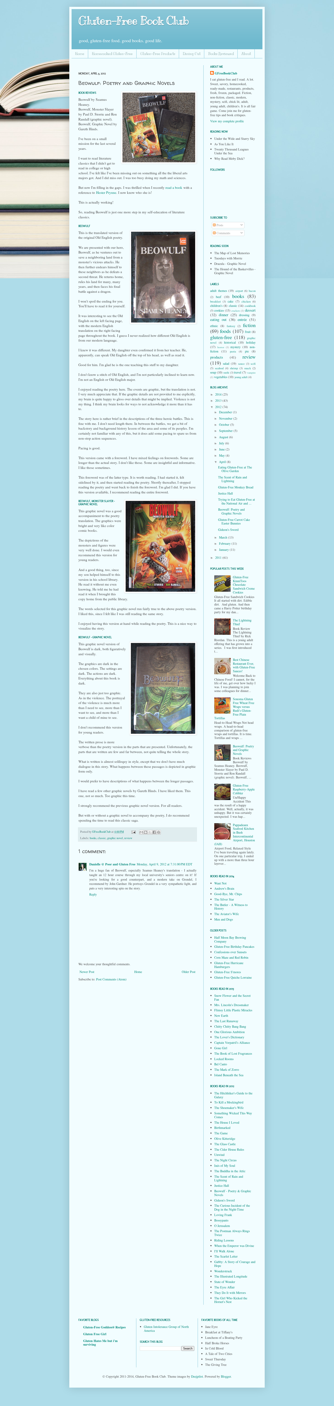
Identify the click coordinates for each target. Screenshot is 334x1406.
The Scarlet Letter (226, 1256)
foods (225, 330)
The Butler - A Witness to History (231, 907)
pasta (233, 351)
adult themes (218, 290)
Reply (93, 894)
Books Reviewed (221, 54)
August (224, 437)
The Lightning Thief (242, 622)
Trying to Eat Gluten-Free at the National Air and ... (236, 501)
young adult (241, 377)
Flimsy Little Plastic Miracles (233, 1010)
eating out (218, 319)
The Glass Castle (225, 1144)
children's (216, 305)
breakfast (215, 301)
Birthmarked (222, 1127)
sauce (241, 364)
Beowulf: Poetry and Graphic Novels (231, 511)
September (226, 430)
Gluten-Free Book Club (133, 21)
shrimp (234, 368)
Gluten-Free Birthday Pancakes (234, 946)
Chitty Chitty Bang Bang (230, 1026)
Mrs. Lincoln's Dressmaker (231, 1005)
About (246, 54)
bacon (252, 291)
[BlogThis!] (145, 832)
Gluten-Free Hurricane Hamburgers (228, 965)
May (222, 455)
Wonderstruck (223, 1271)
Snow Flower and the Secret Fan (232, 997)
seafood (219, 368)
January (224, 549)
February (225, 543)
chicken (246, 301)
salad (226, 363)
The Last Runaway (226, 1021)
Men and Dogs (223, 919)
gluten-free (221, 337)
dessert (250, 310)
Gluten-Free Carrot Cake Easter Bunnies (234, 521)
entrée (242, 319)
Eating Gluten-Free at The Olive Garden (235, 469)
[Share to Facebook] (154, 832)
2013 (218, 400)
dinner (223, 314)
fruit (248, 332)
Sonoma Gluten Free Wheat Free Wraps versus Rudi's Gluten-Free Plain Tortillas (234, 708)
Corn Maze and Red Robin (231, 957)
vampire (251, 372)
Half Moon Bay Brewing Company (230, 939)
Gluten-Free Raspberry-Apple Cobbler (244, 789)
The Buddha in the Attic (229, 1171)
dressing (244, 315)
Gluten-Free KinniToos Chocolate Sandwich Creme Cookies (244, 584)
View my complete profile (227, 121)
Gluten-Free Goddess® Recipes (104, 1327)
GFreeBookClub (101, 832)
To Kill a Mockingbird (228, 1102)
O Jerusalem (222, 1226)
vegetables (220, 377)
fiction (249, 325)
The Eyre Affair (224, 1287)
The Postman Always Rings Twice (232, 1233)
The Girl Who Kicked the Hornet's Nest (230, 1300)
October (224, 424)
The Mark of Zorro (226, 1069)
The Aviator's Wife (226, 914)
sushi (226, 372)
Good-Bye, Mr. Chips (228, 894)
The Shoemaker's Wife (229, 1108)
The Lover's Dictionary (229, 1037)
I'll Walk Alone (224, 1251)
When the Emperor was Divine (234, 1245)
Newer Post (87, 972)
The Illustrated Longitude (230, 1276)
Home (79, 54)
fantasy (231, 326)
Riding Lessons (224, 1240)
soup (213, 372)
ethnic (214, 326)
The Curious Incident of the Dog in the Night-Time (232, 1207)
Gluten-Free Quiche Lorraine (233, 977)
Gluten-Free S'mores (227, 972)
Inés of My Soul (224, 1165)
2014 (218, 394)
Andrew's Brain (224, 888)
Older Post (188, 972)
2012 (218, 407)
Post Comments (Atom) (111, 979)
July (222, 443)
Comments (223, 233)
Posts (219, 225)
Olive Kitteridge (224, 1138)
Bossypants (221, 1220)
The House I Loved (226, 1122)
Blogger (226, 1376)
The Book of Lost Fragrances (233, 1053)
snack (247, 368)
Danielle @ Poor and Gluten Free (112, 864)
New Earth (221, 1015)
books (93, 838)
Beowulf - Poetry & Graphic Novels (232, 1193)
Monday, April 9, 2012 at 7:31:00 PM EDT (164, 864)
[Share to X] (150, 832)
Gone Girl (220, 1048)
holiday (251, 342)
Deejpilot (197, 1376)
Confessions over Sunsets (230, 952)
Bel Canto (220, 1064)
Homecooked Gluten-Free (112, 54)
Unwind (219, 1154)
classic (102, 838)
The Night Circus (225, 1160)
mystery (235, 347)
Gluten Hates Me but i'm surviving (100, 1342)
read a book (173, 187)
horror (220, 347)
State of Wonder (224, 1282)
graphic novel (115, 838)
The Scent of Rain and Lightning (232, 479)
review (128, 838)
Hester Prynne (106, 192)
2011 (218, 557)
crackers (235, 310)
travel (237, 372)
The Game (221, 1133)
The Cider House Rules (229, 1149)
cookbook (250, 306)
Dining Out (191, 54)
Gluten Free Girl (94, 1334)
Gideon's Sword (228, 529)
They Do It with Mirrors (230, 1292)
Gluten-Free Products (157, 54)
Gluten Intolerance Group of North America (166, 1329)
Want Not (220, 883)
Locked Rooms (224, 1059)
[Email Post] (133, 832)
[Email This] (141, 832)
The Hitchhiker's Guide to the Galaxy (233, 1095)
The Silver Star (224, 899)
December (226, 412)
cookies (219, 310)
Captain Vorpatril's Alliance (232, 1042)
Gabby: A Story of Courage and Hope (234, 1264)
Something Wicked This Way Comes (233, 1115)
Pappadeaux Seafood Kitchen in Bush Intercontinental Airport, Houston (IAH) (234, 834)
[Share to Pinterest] (158, 832)
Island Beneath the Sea (228, 1075)
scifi (253, 364)
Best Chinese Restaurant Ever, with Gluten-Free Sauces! (244, 665)
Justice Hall (225, 493)
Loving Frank (223, 1215)
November (226, 418)
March (223, 537)
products (216, 357)
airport (239, 291)
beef (218, 297)
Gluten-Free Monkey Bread (235, 487)
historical (230, 342)
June (222, 449)
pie (247, 351)
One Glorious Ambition (229, 1032)
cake (230, 301)
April (223, 462)
